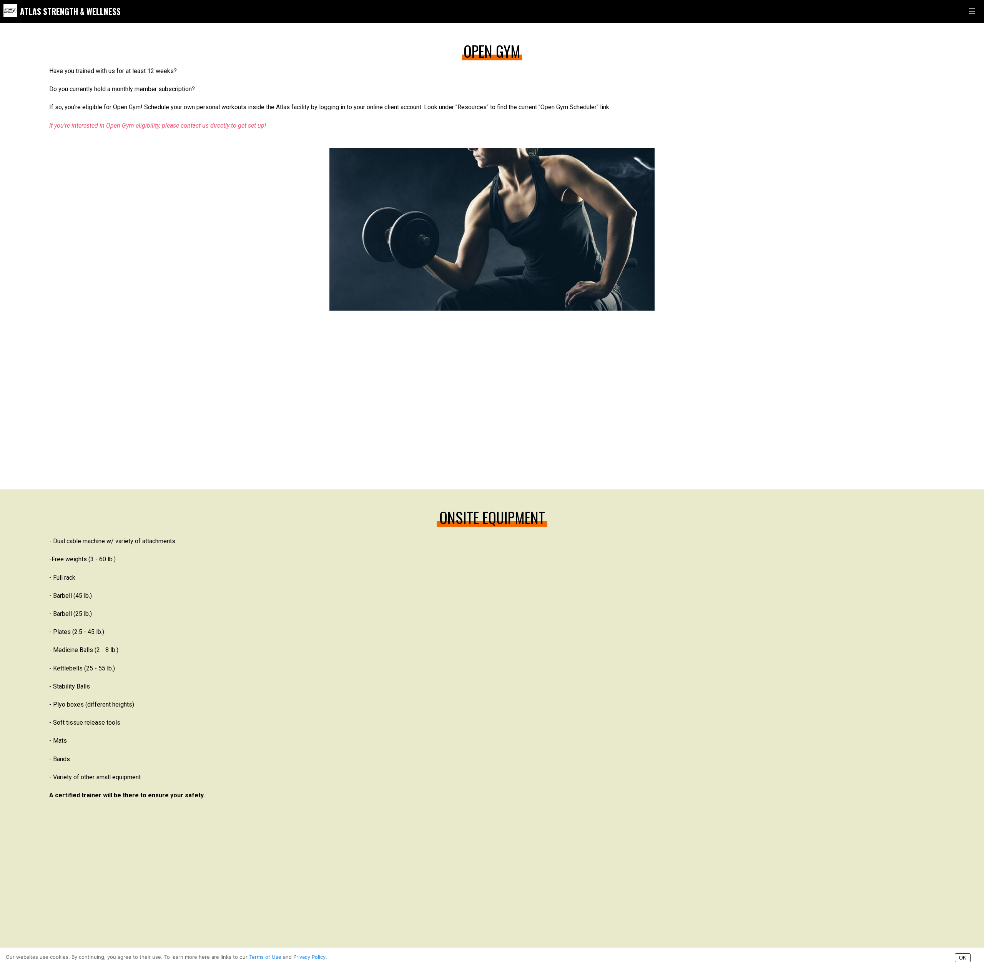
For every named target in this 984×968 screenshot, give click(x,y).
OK (962, 958)
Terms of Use (265, 957)
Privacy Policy (309, 957)
